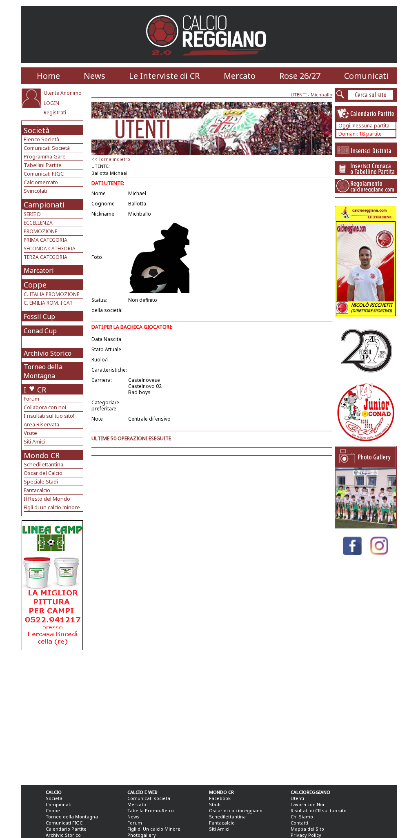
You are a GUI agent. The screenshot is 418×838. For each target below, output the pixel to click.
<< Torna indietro (110, 159)
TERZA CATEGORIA (45, 257)
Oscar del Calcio (43, 473)
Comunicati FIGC (44, 173)
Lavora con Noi (307, 804)
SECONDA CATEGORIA (50, 248)
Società (36, 130)
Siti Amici (34, 441)
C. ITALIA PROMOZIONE (51, 294)
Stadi (214, 804)
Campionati (44, 205)
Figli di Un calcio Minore (153, 829)
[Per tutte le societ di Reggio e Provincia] (52, 647)
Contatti (299, 823)
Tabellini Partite (43, 165)
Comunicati (366, 75)
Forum (31, 398)
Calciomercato (41, 182)
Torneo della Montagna (43, 371)
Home (48, 75)
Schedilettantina (43, 464)
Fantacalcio (37, 490)
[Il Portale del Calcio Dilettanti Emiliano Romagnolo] (209, 61)
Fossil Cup (39, 316)
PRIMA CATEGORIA (45, 239)
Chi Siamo (302, 816)
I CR (35, 389)
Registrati (55, 112)
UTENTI (299, 94)
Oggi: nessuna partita (363, 125)
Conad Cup (40, 330)
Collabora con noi (45, 407)
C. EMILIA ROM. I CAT (48, 302)
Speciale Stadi (41, 481)
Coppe (35, 285)
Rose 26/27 (299, 75)
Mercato (240, 75)
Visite (30, 433)
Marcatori (39, 270)
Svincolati (35, 190)
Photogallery (141, 835)
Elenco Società (41, 139)
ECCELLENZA (38, 222)
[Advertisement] (53, 715)
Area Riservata (41, 424)
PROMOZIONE (40, 231)
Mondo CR (42, 455)
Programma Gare (45, 156)
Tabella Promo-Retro (150, 810)
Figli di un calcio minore (52, 507)
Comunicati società (148, 798)
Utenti (297, 798)
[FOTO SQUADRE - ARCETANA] (365, 526)
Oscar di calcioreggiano (235, 810)
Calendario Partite (66, 829)
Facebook (220, 798)
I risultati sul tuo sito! (49, 415)
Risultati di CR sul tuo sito (319, 810)
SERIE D (32, 214)
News (94, 75)
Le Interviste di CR (164, 75)
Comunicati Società (47, 148)
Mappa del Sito (307, 829)
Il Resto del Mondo (47, 498)
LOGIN (51, 103)
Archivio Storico (47, 353)
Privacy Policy (306, 835)
